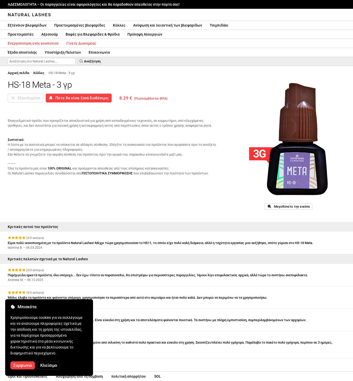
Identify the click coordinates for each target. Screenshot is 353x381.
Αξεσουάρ (49, 34)
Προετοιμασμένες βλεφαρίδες (79, 25)
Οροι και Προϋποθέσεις (27, 376)
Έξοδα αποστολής (22, 52)
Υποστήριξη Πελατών (63, 52)
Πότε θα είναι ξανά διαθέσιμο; (81, 98)
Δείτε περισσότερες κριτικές (31, 363)
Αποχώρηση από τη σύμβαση (79, 376)
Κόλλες (119, 25)
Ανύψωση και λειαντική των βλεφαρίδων (167, 25)
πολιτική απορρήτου (128, 376)
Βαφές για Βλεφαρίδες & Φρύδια (93, 34)
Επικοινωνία (99, 52)
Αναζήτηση (92, 61)
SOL (157, 376)
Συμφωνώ (22, 365)
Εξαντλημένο (28, 98)
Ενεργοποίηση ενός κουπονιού (33, 43)
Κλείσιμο (48, 365)
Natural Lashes (29, 14)
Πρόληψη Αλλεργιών (144, 34)
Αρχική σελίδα (18, 73)
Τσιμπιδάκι (219, 25)
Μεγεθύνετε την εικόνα (291, 206)
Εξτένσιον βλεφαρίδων (27, 25)
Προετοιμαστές (21, 34)
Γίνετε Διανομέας (81, 43)
